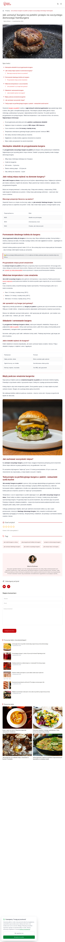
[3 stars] (9, 526)
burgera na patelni (14, 108)
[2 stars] (6, 526)
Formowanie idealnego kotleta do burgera (17, 77)
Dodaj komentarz (9, 631)
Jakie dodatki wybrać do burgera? (16, 93)
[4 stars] (11, 526)
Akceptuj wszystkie (19, 937)
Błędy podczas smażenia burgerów (15, 97)
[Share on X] (8, 586)
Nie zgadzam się (19, 933)
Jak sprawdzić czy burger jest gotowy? (17, 86)
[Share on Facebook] (4, 586)
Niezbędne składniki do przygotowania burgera (19, 67)
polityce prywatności (25, 929)
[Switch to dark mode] (57, 3)
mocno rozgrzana (7, 281)
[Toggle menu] (61, 4)
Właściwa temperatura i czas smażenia (16, 84)
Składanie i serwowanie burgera (14, 90)
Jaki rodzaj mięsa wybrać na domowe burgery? (18, 70)
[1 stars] (4, 526)
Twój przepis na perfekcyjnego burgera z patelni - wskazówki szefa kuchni (26, 103)
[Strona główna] (3, 10)
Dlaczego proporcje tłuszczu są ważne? (17, 73)
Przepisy (7, 10)
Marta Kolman (7, 21)
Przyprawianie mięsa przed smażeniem (17, 80)
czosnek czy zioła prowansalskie (14, 270)
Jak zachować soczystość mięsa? (15, 100)
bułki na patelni (14, 327)
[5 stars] (13, 526)
